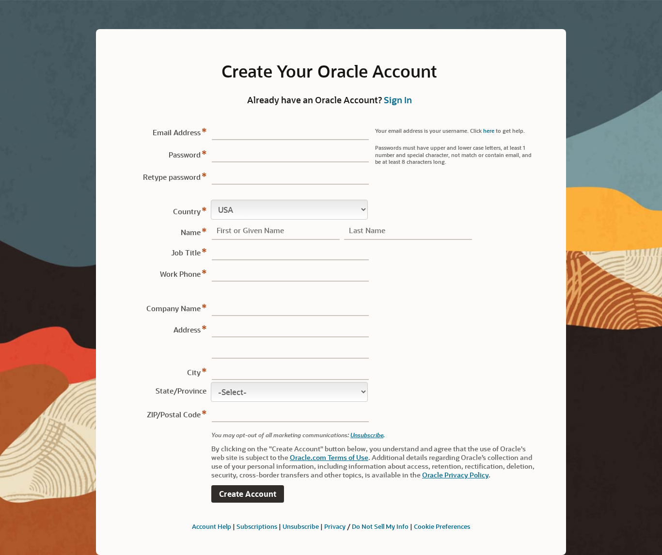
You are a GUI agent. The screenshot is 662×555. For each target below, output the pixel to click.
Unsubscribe (366, 435)
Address (187, 329)
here (488, 130)
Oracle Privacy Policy (455, 474)
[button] (247, 494)
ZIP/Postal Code (174, 414)
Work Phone (180, 274)
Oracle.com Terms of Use (329, 457)
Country (187, 211)
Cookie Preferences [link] (442, 526)
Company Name (173, 308)
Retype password (172, 177)
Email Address (177, 132)
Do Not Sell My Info (380, 526)
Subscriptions (256, 526)
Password (185, 154)
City (194, 372)
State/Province (181, 391)
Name (191, 232)
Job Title (186, 252)
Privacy (335, 526)
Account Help (211, 526)
